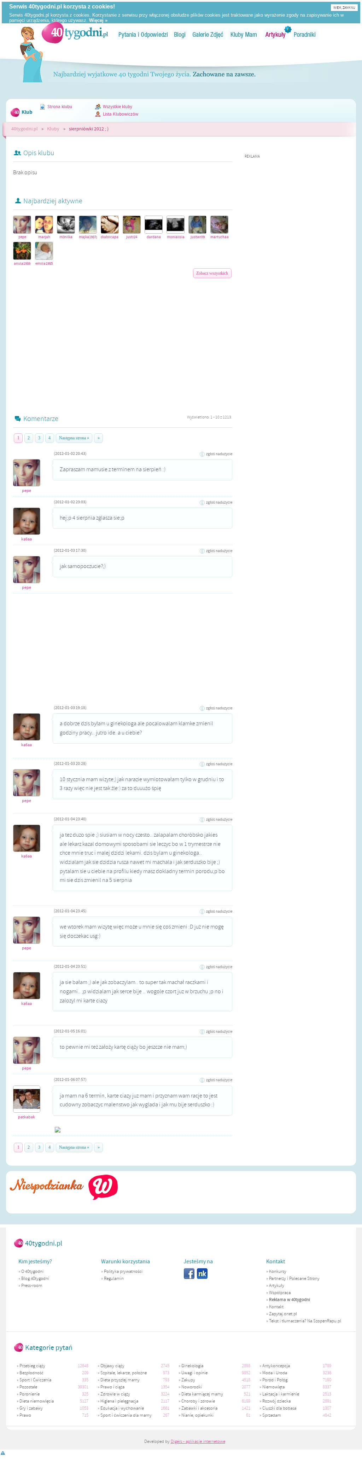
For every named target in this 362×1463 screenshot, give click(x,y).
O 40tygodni (32, 1271)
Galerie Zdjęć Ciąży (208, 35)
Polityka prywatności (123, 1271)
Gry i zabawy (31, 1408)
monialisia (176, 237)
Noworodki (191, 1387)
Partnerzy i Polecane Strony (294, 1278)
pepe (22, 237)
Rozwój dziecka (276, 1401)
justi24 (131, 237)
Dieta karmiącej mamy (202, 1394)
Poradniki (305, 35)
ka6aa (26, 539)
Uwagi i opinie (194, 1373)
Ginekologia (192, 1366)
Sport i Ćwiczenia (35, 1380)
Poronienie (29, 1394)
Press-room (31, 1285)
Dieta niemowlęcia (36, 1401)
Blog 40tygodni (35, 1278)
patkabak (26, 1117)
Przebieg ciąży (32, 1366)
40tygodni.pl (24, 128)
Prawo (25, 1415)
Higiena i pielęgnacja (119, 1401)
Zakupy (188, 1380)
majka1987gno (88, 237)
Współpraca (280, 1292)
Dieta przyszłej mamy (120, 1380)
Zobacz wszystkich (212, 273)
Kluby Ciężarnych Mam (243, 35)
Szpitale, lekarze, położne (123, 1373)
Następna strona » (74, 437)
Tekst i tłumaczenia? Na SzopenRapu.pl (305, 1321)
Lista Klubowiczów (120, 114)
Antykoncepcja (276, 1366)
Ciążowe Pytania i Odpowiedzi (143, 35)
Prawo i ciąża (112, 1387)
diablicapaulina (110, 237)
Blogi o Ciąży (180, 35)
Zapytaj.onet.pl (283, 1314)
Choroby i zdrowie (198, 1401)
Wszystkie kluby (117, 107)
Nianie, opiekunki (197, 1415)
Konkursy (277, 1271)
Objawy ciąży (112, 1366)
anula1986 (22, 263)
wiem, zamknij (344, 7)
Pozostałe (28, 1387)
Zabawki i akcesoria (199, 1408)
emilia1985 (44, 263)
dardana (154, 237)
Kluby (53, 128)
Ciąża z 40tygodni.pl (75, 32)
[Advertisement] (122, 335)
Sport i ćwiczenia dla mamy (126, 1415)
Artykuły (275, 35)
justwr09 (198, 237)
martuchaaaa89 (219, 237)
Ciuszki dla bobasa (279, 1408)
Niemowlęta (273, 1387)
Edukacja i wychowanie (122, 1408)
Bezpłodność (31, 1373)
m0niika (65, 237)
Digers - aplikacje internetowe (198, 1441)
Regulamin (114, 1278)
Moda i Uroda (274, 1373)
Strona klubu (59, 107)
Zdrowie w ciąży (115, 1394)
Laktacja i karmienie (280, 1394)
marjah (44, 237)
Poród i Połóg (274, 1380)
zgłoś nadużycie (219, 454)
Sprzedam (271, 1415)
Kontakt (276, 1307)
